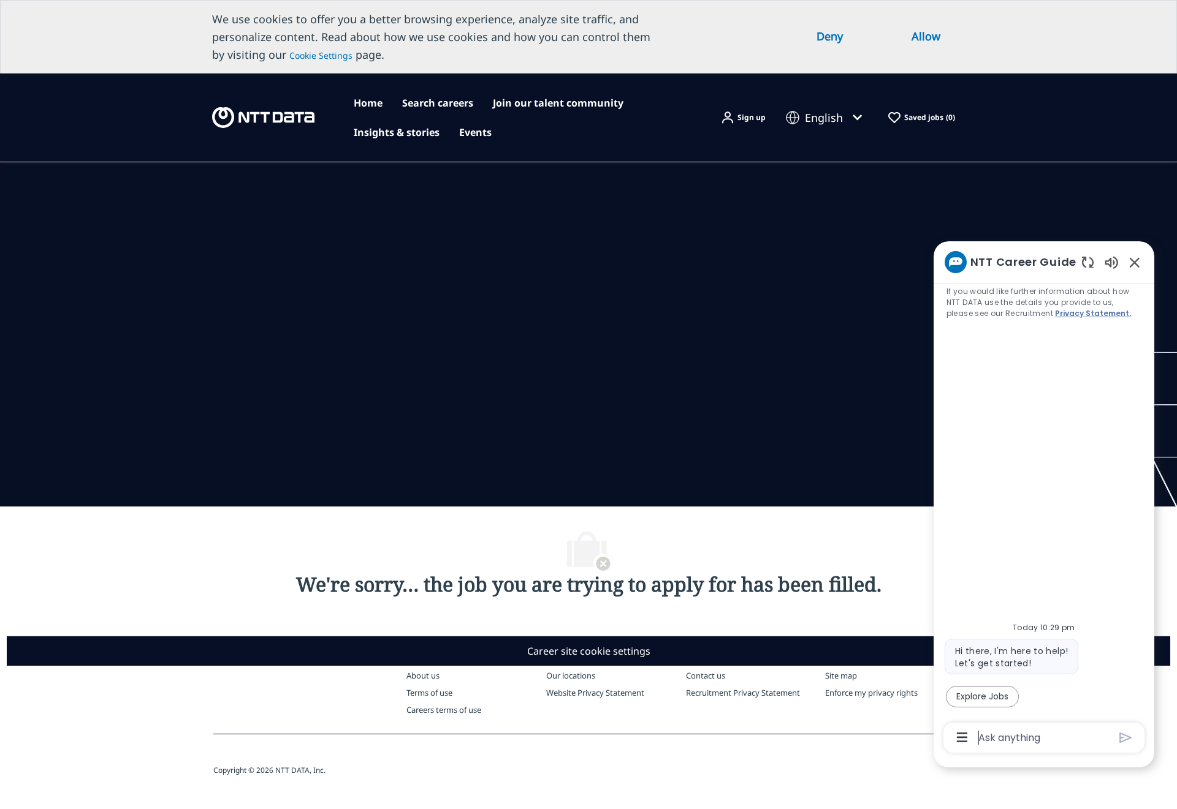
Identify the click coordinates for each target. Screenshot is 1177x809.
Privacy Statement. (1093, 313)
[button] (743, 117)
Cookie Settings (320, 55)
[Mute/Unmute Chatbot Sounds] (1111, 262)
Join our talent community (558, 103)
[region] (1044, 499)
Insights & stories (397, 132)
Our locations (570, 675)
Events (475, 132)
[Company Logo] (263, 116)
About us (423, 675)
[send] (1125, 737)
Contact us (705, 675)
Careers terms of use (443, 709)
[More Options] (962, 737)
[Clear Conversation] (1088, 262)
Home (368, 103)
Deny (830, 36)
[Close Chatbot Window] (1135, 262)
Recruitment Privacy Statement (743, 692)
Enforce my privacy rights (871, 692)
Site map (841, 675)
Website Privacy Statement (595, 692)
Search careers (437, 103)
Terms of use (429, 692)
